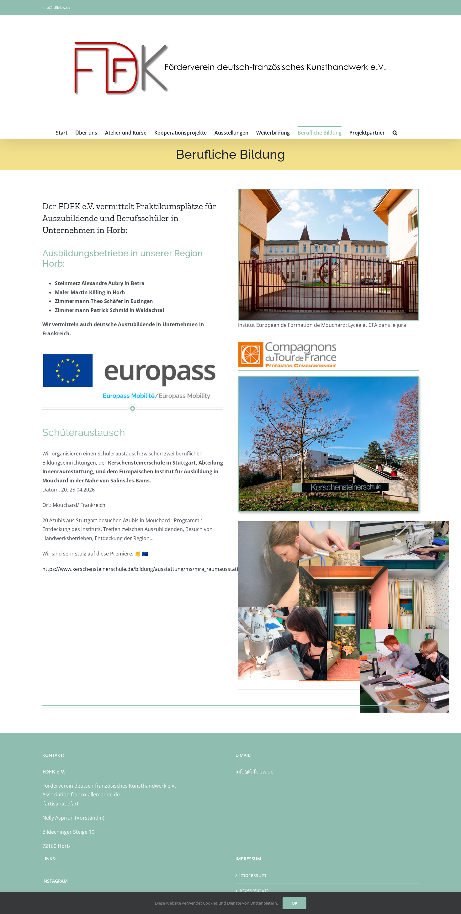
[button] (395, 132)
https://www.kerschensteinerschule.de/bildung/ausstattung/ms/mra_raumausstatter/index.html (156, 569)
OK (294, 903)
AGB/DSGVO (253, 890)
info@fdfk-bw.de (56, 7)
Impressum (252, 875)
